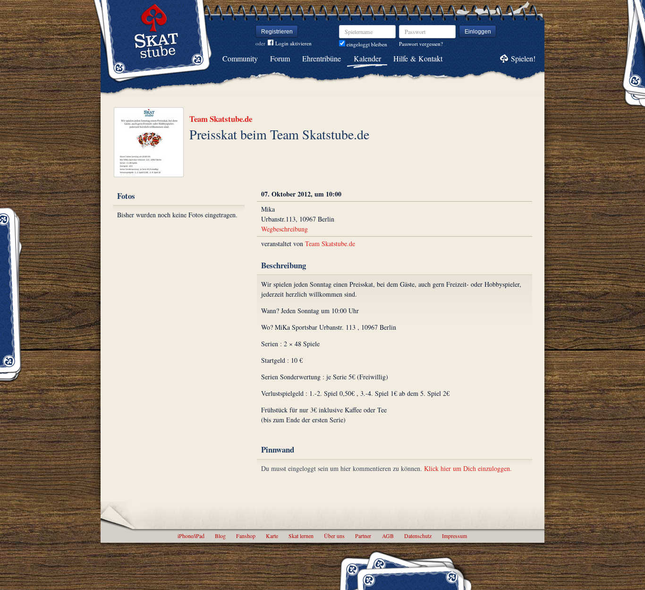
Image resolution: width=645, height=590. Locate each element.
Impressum (454, 535)
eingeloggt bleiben (366, 44)
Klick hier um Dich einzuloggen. (468, 468)
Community (240, 58)
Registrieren (277, 31)
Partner (363, 535)
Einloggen (478, 31)
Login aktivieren (293, 43)
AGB (388, 535)
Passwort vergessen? (421, 43)
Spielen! (523, 58)
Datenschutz (418, 535)
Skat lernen (301, 535)
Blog (220, 535)
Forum (280, 58)
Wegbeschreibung (284, 228)
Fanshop (245, 535)
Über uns (334, 535)
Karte (272, 535)
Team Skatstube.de (220, 119)
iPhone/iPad (191, 535)
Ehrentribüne (321, 58)
